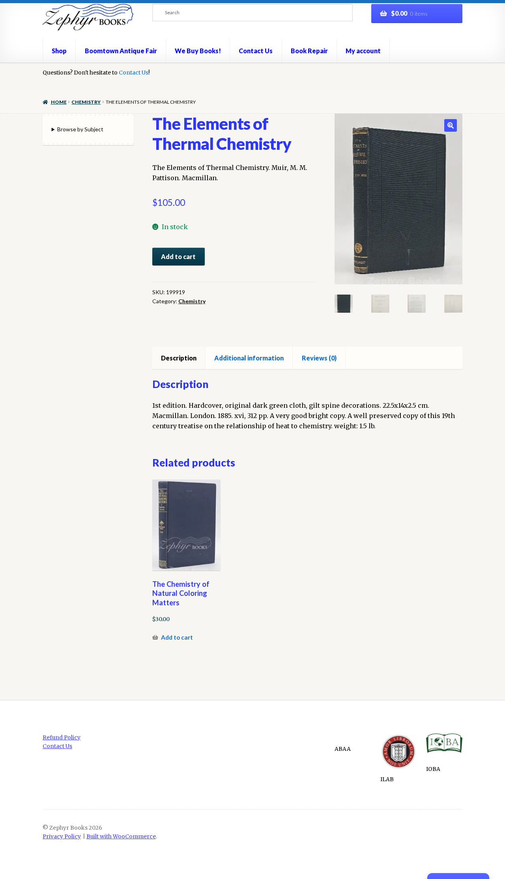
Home (58, 102)
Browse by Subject (80, 129)
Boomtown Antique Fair (121, 50)
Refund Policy (61, 737)
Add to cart (178, 256)
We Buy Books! (198, 50)
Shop (59, 50)
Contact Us (256, 50)
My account (363, 50)
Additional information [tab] (249, 358)
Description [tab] (178, 358)
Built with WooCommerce (121, 836)
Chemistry (86, 102)
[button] (450, 125)
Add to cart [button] (177, 637)
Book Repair (309, 50)
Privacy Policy (62, 836)
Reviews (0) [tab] (319, 358)
